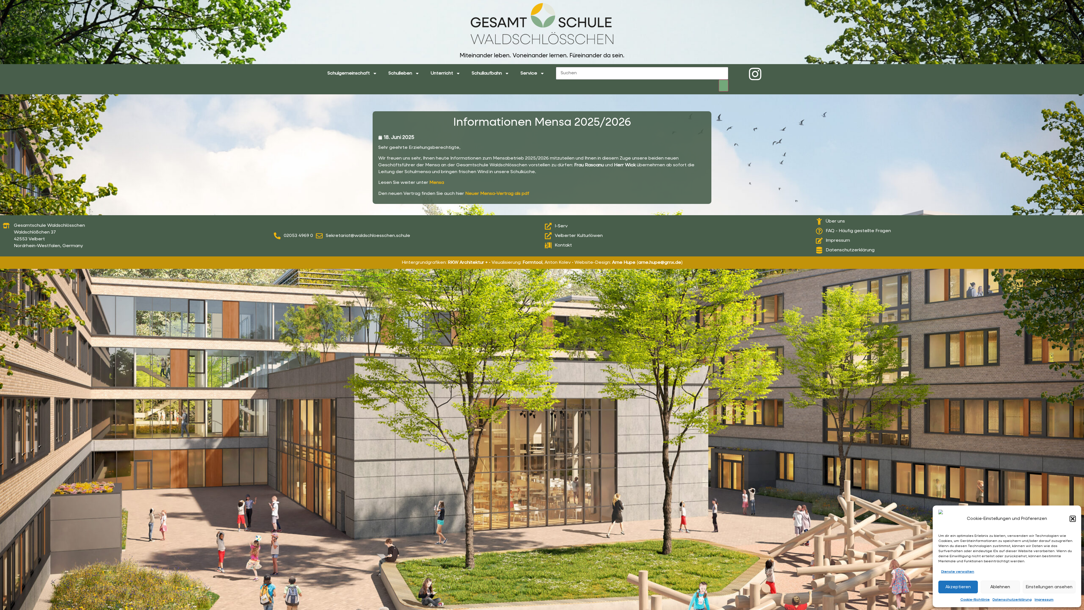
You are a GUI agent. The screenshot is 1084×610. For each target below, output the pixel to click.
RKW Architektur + (468, 262)
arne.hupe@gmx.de (659, 262)
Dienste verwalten (957, 572)
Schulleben (400, 73)
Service (529, 73)
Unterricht (442, 73)
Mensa (436, 182)
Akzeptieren (958, 587)
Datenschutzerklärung (1012, 600)
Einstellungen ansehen (1049, 587)
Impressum (1044, 600)
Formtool (532, 262)
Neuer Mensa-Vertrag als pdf (497, 193)
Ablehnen (1000, 587)
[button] (1073, 519)
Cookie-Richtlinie (975, 600)
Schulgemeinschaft (348, 73)
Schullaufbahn (487, 73)
